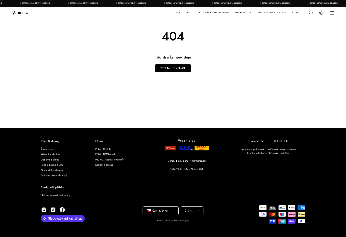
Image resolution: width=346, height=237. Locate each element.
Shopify (185, 220)
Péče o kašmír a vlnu (52, 165)
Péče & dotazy (50, 141)
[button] (213, 13)
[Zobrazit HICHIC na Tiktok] (53, 210)
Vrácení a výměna (50, 154)
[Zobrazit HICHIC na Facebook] (62, 210)
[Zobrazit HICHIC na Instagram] (44, 210)
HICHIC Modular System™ (109, 159)
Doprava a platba (50, 159)
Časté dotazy (48, 149)
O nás (99, 141)
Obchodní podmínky (52, 170)
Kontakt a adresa (104, 165)
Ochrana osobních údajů (54, 175)
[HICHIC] (25, 12)
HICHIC (168, 220)
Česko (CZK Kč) (160, 210)
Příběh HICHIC (103, 149)
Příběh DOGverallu (105, 154)
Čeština (188, 210)
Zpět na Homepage (173, 68)
